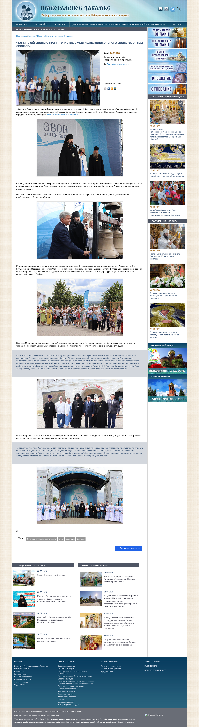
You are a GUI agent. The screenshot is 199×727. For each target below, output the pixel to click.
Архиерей (40, 24)
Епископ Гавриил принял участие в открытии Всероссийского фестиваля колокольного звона (54, 599)
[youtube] (167, 9)
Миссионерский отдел (67, 689)
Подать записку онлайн (111, 666)
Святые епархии (118, 24)
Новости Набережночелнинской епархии (55, 36)
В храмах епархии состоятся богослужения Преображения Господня (164, 295)
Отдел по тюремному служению (71, 686)
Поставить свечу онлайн (111, 669)
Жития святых (20, 674)
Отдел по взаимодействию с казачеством (75, 676)
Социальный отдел (66, 669)
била (61, 539)
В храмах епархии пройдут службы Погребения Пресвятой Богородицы (167, 174)
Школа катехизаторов (67, 697)
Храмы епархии (98, 24)
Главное (20, 24)
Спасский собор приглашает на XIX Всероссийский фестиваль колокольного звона (54, 620)
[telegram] (173, 9)
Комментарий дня (21, 669)
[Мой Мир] (114, 88)
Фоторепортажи (21, 682)
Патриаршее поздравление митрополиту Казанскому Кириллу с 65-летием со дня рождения (120, 642)
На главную (21, 36)
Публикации (19, 672)
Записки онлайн (137, 24)
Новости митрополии (23, 677)
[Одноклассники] (111, 88)
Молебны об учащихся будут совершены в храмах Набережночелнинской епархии (165, 212)
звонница (70, 539)
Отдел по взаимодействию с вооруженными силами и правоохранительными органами (76, 682)
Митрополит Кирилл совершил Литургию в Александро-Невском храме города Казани (119, 579)
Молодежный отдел (66, 702)
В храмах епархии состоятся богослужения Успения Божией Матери (164, 334)
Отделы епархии (79, 24)
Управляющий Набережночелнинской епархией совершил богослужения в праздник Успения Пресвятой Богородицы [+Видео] (167, 134)
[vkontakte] (160, 9)
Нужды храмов (107, 672)
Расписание (158, 24)
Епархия (60, 24)
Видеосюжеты (20, 685)
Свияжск (81, 539)
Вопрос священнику (177, 25)
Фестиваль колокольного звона (41, 539)
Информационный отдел (68, 705)
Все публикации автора (118, 64)
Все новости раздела (129, 548)
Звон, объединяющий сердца (51, 575)
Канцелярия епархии (66, 666)
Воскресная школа (65, 694)
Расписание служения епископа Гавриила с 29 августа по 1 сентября (165, 256)
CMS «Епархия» (52, 715)
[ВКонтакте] (108, 88)
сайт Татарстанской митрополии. (62, 114)
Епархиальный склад (66, 692)
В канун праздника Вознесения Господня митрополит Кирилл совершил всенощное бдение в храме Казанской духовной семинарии (119, 622)
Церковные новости (22, 679)
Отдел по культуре (65, 679)
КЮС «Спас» (63, 699)
